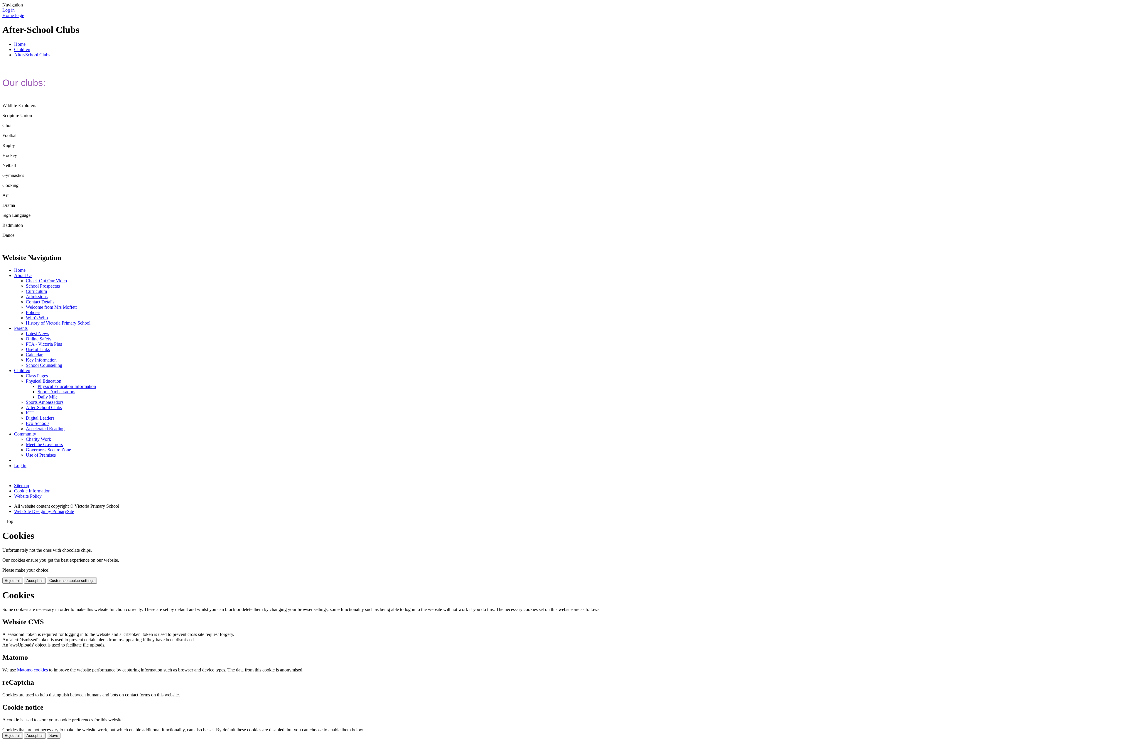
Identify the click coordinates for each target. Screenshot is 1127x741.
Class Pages (37, 375)
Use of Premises (41, 455)
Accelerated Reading (45, 428)
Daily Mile (48, 396)
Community (25, 433)
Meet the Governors (44, 444)
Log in (8, 10)
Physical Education (43, 381)
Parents (21, 328)
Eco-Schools (37, 423)
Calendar (34, 354)
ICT (29, 412)
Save (53, 735)
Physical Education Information (67, 386)
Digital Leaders (40, 418)
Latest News (37, 333)
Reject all (13, 580)
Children (22, 49)
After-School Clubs (32, 54)
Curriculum (36, 291)
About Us (23, 275)
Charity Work (38, 439)
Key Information (41, 359)
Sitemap (21, 485)
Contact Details (40, 301)
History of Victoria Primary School (58, 322)
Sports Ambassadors (56, 391)
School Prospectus (43, 285)
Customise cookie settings (72, 580)
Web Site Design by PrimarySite (44, 511)
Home (20, 44)
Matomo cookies (32, 669)
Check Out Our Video (46, 280)
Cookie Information (32, 490)
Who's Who (37, 317)
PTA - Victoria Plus (44, 344)
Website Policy (28, 496)
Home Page (13, 15)
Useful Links (38, 349)
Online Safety (38, 338)
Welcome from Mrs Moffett (51, 307)
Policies (33, 312)
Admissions (37, 296)
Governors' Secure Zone (48, 449)
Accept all (34, 580)
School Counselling (44, 365)
